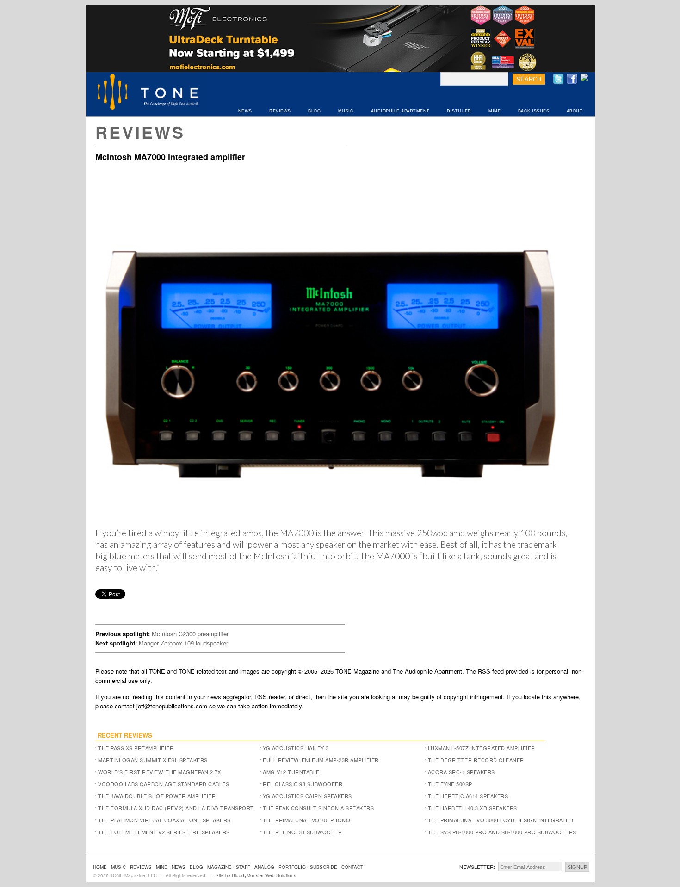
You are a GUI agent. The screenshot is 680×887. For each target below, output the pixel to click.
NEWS (245, 111)
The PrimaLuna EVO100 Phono (306, 820)
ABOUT (575, 111)
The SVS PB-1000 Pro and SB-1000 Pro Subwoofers (502, 832)
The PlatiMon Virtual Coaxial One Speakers (164, 820)
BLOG (314, 111)
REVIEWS (280, 111)
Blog (196, 867)
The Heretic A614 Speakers (468, 796)
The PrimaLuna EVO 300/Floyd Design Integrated (501, 820)
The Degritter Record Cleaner (476, 759)
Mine (161, 867)
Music (118, 867)
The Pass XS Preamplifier (135, 747)
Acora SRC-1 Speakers (461, 771)
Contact (352, 867)
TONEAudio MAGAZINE (148, 93)
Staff (243, 867)
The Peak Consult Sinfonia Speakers (318, 808)
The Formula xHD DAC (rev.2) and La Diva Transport (176, 808)
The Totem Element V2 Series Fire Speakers (164, 832)
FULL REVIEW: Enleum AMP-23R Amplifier (321, 759)
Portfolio (292, 867)
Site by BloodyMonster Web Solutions (256, 875)
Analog (264, 867)
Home (100, 867)
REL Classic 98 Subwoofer (302, 784)
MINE (494, 111)
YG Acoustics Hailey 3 (296, 747)
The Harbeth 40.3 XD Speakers (472, 808)
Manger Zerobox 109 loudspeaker (183, 643)
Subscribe (323, 867)
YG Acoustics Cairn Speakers (307, 796)
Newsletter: (477, 866)
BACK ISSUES (534, 111)
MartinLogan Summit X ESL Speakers (153, 759)
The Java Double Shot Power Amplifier (157, 796)
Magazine (219, 867)
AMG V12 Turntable (291, 771)
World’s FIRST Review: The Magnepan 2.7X (159, 771)
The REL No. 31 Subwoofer (302, 832)
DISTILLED (459, 111)
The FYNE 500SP (450, 784)
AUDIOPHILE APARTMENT (400, 111)
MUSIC (346, 111)
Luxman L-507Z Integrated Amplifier (481, 747)
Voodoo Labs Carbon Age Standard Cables (163, 784)
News (178, 867)
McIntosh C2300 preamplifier (190, 633)
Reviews (140, 132)
